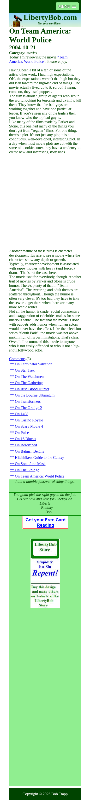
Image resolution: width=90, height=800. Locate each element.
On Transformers (28, 401)
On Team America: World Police (39, 476)
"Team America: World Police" (38, 59)
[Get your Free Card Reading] (45, 527)
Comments (17, 359)
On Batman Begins (29, 451)
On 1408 (21, 414)
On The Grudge (27, 470)
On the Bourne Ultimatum (34, 395)
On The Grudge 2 (28, 408)
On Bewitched (26, 445)
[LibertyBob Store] (45, 606)
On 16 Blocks (25, 439)
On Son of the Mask (30, 464)
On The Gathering (29, 383)
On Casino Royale (29, 420)
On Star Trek (25, 370)
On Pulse (22, 433)
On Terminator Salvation (33, 364)
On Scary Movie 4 (29, 426)
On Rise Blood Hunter (32, 389)
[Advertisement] (45, 202)
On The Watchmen (29, 376)
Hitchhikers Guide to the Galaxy (39, 457)
